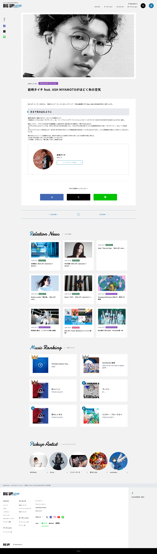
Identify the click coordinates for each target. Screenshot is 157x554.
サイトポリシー (39, 501)
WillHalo (33, 472)
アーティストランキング (25, 508)
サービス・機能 (7, 522)
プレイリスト (6, 515)
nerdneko (113, 472)
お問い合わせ (38, 511)
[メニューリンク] (151, 5)
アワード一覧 (22, 525)
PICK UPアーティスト (8, 518)
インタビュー (6, 512)
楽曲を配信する (134, 4)
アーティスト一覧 (7, 532)
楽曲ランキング (22, 505)
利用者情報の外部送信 (40, 507)
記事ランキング (22, 512)
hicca (52, 472)
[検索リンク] (143, 5)
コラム (5, 508)
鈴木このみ (93, 472)
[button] (45, 255)
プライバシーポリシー (40, 504)
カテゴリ (97, 7)
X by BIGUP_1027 (138, 497)
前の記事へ (54, 214)
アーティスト (108, 7)
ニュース (5, 505)
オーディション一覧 (24, 522)
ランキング (120, 7)
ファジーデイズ (75, 472)
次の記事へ (102, 214)
